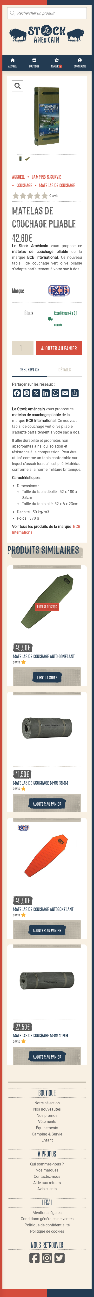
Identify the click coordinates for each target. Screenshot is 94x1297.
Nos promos (47, 1115)
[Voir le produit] (47, 629)
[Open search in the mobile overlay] (47, 13)
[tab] (29, 369)
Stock (29, 313)
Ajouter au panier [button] (47, 804)
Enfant (47, 1140)
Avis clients (47, 1188)
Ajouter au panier (59, 348)
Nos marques (47, 1170)
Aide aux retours (47, 1182)
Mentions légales (47, 1212)
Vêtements (47, 1121)
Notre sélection (47, 1103)
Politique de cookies (47, 1231)
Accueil (18, 176)
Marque (18, 290)
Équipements (47, 1128)
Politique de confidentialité (47, 1225)
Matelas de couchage (57, 185)
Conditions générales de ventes (47, 1218)
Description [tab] (30, 369)
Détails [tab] (64, 369)
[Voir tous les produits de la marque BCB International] (59, 290)
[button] (17, 86)
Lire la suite (47, 677)
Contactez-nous (47, 1176)
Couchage (24, 185)
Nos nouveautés (47, 1109)
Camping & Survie (46, 176)
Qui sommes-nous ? (47, 1164)
